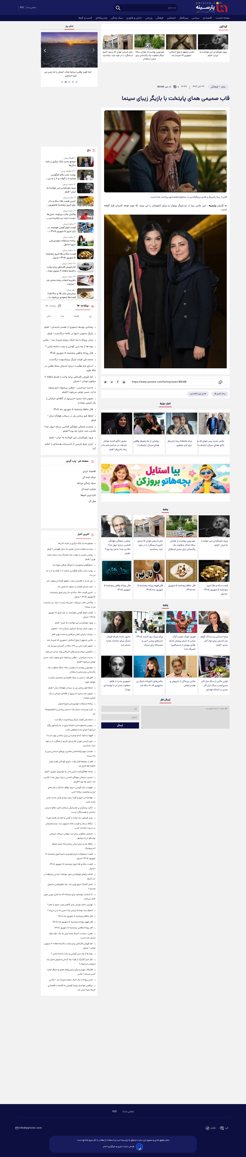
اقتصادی (208, 18)
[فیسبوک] (118, 382)
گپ (226, 1128)
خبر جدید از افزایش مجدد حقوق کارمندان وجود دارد (69, 581)
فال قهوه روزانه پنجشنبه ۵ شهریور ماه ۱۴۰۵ (150, 588)
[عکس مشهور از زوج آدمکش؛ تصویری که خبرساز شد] (181, 41)
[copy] (220, 382)
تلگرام (213, 1128)
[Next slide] (93, 50)
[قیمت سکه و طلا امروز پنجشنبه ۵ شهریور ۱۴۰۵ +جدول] (214, 571)
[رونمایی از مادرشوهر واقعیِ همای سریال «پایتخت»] (149, 423)
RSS (22, 7)
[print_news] (124, 382)
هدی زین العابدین (198, 393)
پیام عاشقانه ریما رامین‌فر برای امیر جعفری (179, 443)
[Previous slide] (45, 50)
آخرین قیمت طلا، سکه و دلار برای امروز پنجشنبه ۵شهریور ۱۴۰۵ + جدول (61, 203)
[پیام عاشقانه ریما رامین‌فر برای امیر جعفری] (181, 423)
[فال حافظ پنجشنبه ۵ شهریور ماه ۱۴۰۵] (181, 571)
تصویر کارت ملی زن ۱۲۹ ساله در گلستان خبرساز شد (70, 646)
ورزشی (149, 18)
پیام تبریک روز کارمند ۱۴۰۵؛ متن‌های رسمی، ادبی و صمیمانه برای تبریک (149, 641)
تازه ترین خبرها (88, 495)
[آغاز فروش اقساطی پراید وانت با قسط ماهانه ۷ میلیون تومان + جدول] (85, 267)
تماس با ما (31, 7)
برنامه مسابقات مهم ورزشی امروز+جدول (62, 243)
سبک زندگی (117, 18)
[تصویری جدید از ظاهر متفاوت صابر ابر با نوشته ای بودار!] (116, 667)
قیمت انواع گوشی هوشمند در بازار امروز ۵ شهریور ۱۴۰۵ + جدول (61, 229)
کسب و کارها (86, 18)
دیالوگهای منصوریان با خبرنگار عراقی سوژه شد (72, 565)
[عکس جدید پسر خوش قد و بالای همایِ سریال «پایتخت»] (214, 423)
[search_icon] (118, 8)
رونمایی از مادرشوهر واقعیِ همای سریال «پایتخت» (146, 443)
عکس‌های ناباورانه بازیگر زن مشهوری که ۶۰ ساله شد (149, 684)
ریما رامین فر (219, 393)
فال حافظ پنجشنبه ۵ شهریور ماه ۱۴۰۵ (181, 588)
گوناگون (223, 27)
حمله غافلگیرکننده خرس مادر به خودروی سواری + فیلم (69, 772)
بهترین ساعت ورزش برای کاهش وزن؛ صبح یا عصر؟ (70, 904)
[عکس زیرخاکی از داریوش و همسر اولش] (181, 667)
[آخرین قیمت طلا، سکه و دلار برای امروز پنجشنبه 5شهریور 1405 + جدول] (85, 201)
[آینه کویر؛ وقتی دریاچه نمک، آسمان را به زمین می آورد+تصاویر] (69, 50)
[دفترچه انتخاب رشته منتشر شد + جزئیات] (85, 280)
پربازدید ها (83, 306)
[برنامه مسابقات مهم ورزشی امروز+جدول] (85, 241)
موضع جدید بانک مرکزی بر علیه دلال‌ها (60, 163)
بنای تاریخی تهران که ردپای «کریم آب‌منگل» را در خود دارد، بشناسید (118, 53)
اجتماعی (171, 18)
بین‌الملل (184, 18)
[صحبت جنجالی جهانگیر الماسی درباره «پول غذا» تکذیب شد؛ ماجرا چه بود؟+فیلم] (116, 526)
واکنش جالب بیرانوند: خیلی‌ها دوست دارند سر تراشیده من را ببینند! (61, 216)
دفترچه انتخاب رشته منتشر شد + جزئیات (60, 282)
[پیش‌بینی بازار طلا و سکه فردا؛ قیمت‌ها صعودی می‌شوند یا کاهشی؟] (85, 293)
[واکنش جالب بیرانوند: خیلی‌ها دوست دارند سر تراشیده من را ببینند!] (85, 214)
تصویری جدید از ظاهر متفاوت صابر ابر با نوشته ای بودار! (117, 686)
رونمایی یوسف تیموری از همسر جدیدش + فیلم (68, 327)
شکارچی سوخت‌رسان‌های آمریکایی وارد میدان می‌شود (69, 652)
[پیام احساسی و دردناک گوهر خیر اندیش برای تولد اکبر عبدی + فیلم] (214, 622)
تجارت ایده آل (88, 489)
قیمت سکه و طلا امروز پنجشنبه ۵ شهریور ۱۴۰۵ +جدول (216, 590)
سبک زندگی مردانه (86, 483)
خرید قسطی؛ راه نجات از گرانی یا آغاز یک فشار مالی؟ (69, 818)
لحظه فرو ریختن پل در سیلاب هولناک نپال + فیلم (70, 688)
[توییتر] (105, 382)
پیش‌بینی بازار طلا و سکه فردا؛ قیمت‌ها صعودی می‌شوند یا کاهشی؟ (61, 295)
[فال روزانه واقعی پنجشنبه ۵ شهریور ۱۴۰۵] (116, 571)
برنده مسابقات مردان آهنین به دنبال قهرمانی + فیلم (70, 549)
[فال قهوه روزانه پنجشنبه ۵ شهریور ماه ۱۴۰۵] (149, 571)
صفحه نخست (223, 18)
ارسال (120, 725)
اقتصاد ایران (89, 471)
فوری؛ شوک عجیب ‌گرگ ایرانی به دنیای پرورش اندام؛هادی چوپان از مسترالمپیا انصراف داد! (182, 643)
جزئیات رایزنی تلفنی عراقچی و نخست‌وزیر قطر (72, 634)
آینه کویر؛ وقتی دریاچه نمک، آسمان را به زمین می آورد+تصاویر (67, 74)
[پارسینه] (210, 8)
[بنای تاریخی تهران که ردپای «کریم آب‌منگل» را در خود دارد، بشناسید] (118, 41)
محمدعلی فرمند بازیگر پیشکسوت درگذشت (71, 360)
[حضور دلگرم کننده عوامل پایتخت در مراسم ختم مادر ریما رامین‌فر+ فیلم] (116, 423)
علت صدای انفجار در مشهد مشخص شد (75, 587)
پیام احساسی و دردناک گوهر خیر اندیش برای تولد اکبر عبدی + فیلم (214, 641)
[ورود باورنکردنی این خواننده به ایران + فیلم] (213, 41)
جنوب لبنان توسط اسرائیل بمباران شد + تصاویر (72, 628)
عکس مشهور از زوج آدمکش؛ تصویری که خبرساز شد (181, 53)
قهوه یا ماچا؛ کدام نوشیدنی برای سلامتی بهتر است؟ (69, 735)
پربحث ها (51, 306)
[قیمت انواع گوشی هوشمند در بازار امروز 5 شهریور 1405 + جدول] (85, 227)
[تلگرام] (111, 382)
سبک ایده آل (89, 477)
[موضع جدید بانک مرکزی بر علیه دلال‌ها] (85, 161)
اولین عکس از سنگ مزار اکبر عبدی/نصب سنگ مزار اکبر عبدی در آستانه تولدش (214, 686)
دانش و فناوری (134, 18)
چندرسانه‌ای (102, 18)
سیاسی (196, 18)
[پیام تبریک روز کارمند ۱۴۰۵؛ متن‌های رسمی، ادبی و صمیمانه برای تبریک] (149, 622)
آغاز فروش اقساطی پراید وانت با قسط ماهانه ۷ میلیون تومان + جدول (60, 269)
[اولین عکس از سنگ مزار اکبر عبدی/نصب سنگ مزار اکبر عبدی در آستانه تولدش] (214, 667)
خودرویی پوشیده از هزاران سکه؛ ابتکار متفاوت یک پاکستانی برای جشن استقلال (149, 55)
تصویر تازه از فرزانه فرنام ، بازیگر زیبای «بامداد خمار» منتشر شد (118, 641)
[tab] (76, 82)
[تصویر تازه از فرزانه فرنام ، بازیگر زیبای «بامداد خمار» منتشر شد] (116, 622)
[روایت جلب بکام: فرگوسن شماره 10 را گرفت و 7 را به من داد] (85, 175)
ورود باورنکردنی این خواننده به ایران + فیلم (213, 53)
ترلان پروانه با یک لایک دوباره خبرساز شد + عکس (68, 340)
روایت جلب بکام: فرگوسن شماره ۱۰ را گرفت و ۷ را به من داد (61, 177)
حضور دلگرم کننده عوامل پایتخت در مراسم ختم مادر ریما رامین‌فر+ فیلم (114, 445)
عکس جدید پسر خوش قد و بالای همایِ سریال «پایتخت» (210, 443)
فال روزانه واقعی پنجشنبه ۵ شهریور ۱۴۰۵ (117, 588)
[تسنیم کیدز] (165, 480)
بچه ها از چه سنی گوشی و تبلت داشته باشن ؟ (69, 347)
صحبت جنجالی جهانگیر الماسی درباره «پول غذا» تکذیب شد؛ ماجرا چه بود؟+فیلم (117, 547)
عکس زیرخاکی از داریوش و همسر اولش (182, 684)
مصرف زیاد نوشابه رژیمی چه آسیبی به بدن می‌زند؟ (70, 910)
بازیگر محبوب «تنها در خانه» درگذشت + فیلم (70, 334)
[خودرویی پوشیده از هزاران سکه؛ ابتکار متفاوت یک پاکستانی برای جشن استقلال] (149, 41)
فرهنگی (160, 18)
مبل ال (92, 501)
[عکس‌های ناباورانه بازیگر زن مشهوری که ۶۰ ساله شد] (149, 667)
